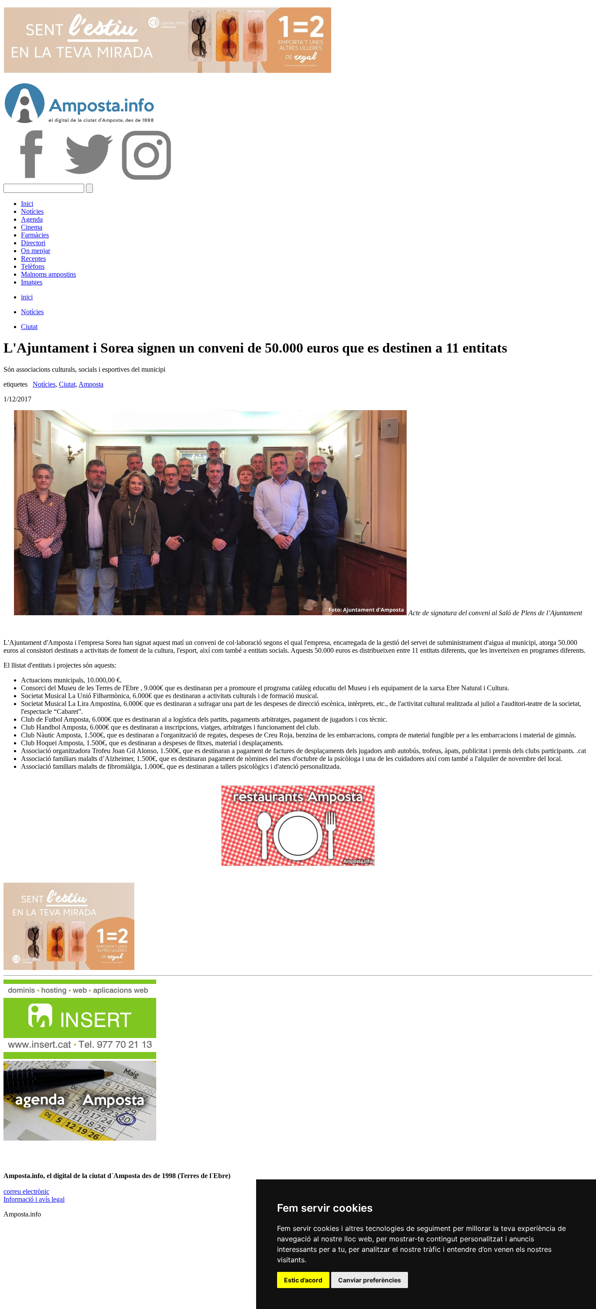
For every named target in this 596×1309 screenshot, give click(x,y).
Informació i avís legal (34, 1199)
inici (27, 297)
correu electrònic (26, 1191)
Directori (33, 243)
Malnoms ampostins (48, 274)
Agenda (32, 219)
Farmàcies (35, 235)
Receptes (33, 258)
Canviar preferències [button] (369, 1280)
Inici (27, 203)
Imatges (31, 282)
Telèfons (33, 266)
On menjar (35, 250)
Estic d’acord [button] (303, 1280)
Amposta (91, 384)
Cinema (31, 227)
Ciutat (29, 326)
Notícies (32, 211)
